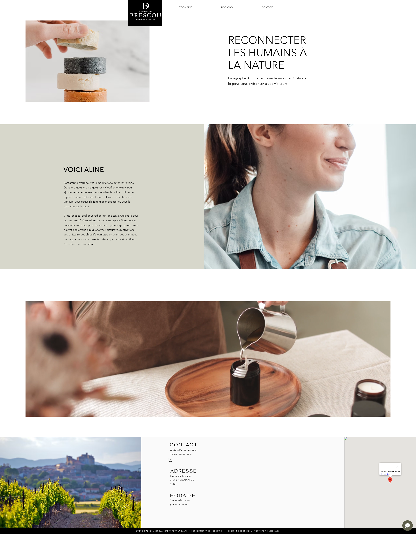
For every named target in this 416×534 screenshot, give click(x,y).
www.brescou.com (181, 453)
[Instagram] (170, 460)
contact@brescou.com (183, 449)
